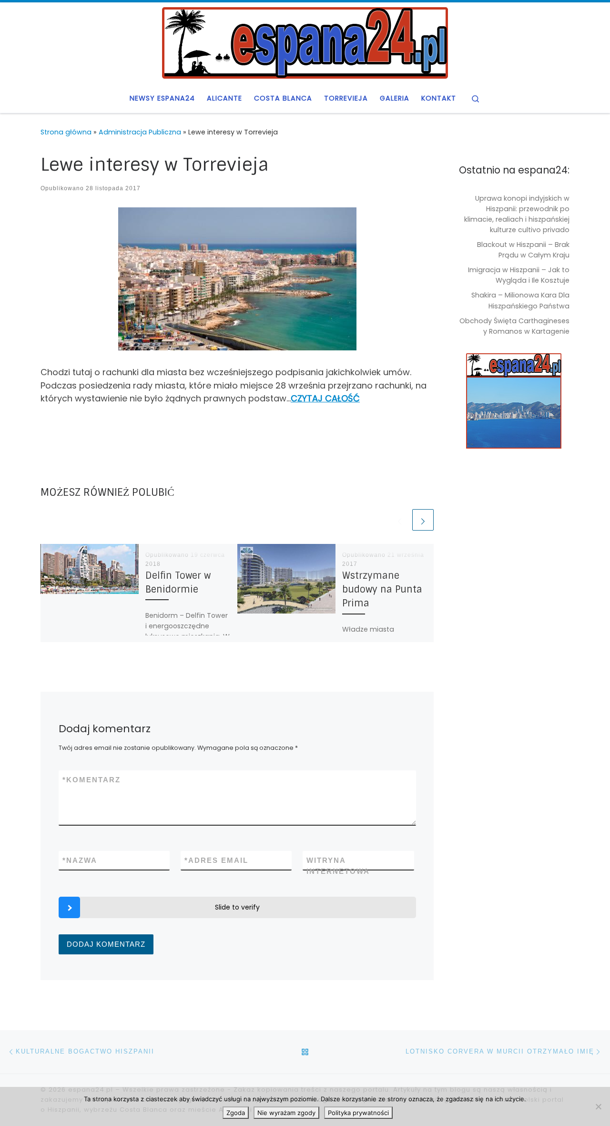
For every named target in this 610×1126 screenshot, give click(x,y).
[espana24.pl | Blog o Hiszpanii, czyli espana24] (305, 41)
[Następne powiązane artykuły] (423, 520)
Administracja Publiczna (140, 132)
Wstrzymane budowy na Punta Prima (382, 589)
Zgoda (235, 1112)
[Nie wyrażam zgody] (598, 1106)
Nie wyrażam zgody (286, 1112)
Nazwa (79, 860)
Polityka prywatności (358, 1112)
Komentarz (91, 780)
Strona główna (66, 132)
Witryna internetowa (338, 865)
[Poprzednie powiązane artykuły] (399, 520)
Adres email (216, 860)
